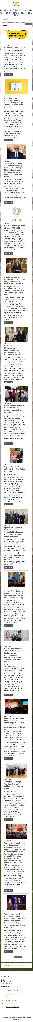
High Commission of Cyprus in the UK (16, 13)
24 (21, 957)
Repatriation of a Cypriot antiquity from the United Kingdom (14, 469)
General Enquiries (11, 1000)
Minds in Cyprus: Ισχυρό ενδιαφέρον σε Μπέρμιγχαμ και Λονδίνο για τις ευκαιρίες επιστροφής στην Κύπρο (14, 722)
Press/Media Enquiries (12, 1007)
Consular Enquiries (11, 1004)
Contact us (5, 986)
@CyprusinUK (6, 980)
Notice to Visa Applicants (14, 47)
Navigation (7, 19)
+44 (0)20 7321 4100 (12, 991)
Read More (8, 75)
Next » (28, 24)
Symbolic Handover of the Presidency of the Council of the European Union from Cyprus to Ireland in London (14, 532)
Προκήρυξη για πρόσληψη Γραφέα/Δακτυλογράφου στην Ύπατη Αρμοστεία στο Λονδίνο (13, 102)
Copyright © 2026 (7, 1017)
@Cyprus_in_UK (7, 983)
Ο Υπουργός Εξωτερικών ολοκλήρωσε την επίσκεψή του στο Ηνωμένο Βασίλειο (12, 350)
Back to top (16, 1019)
